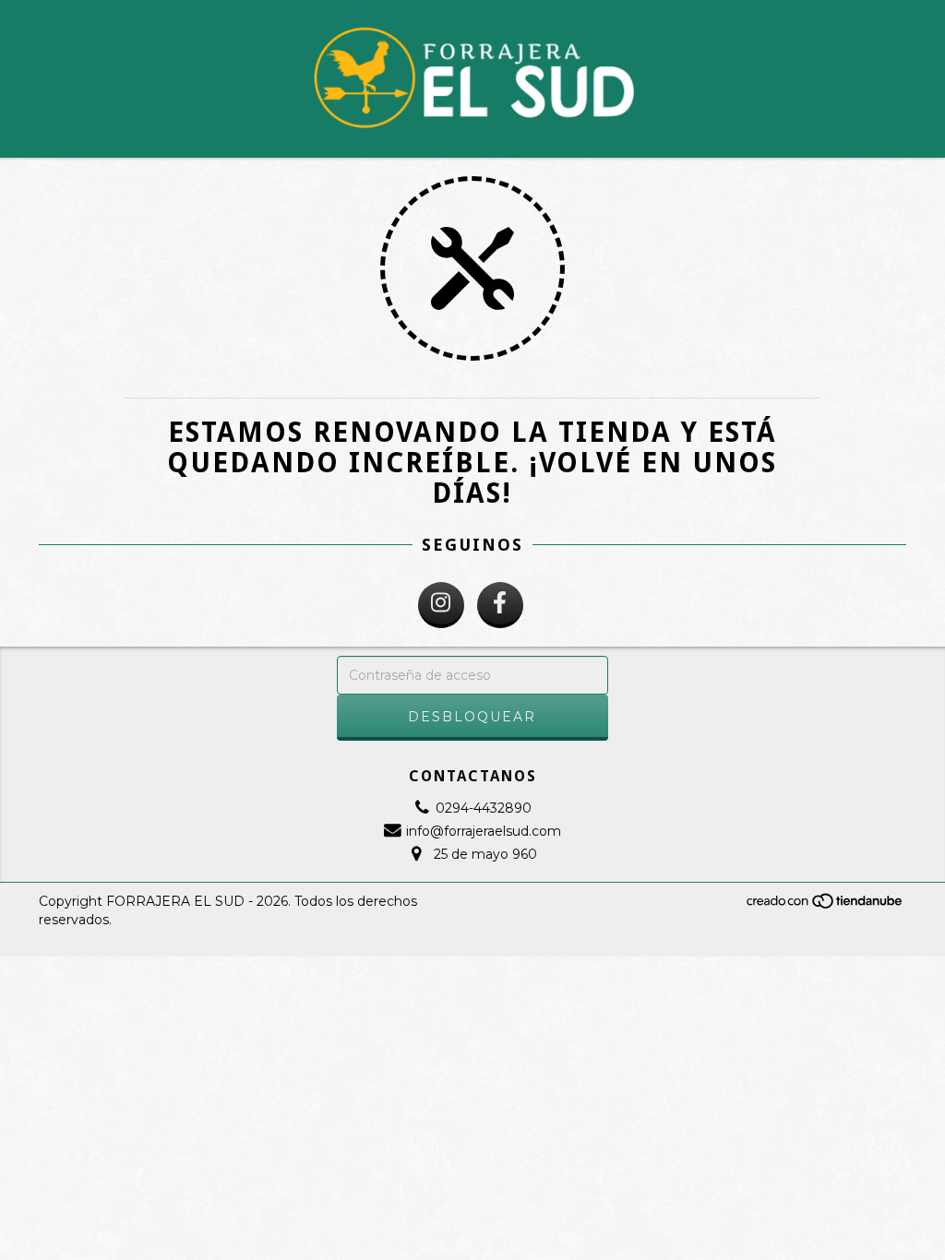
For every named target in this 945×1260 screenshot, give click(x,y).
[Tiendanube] (825, 905)
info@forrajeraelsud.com (483, 831)
